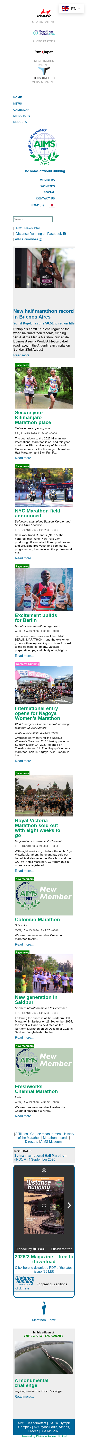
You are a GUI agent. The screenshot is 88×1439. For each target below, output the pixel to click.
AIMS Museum (51, 1141)
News (17, 103)
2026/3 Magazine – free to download (44, 1259)
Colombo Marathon (37, 919)
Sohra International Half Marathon (33, 1155)
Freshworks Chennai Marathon (36, 1089)
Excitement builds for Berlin (36, 618)
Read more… (23, 355)
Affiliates (21, 1134)
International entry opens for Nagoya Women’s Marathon (37, 713)
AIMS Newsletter (28, 228)
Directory (22, 115)
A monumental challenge (32, 1383)
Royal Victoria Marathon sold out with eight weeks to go (37, 828)
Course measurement (46, 1134)
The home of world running (44, 171)
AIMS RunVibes (27, 239)
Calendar (21, 109)
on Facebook (39, 233)
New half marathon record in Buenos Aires (43, 314)
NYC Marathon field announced (37, 513)
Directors (31, 1141)
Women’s (48, 186)
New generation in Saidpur (36, 999)
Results (20, 122)
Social (49, 192)
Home (17, 97)
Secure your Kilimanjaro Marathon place (33, 417)
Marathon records (55, 1137)
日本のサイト (39, 205)
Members (47, 180)
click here (22, 1288)
